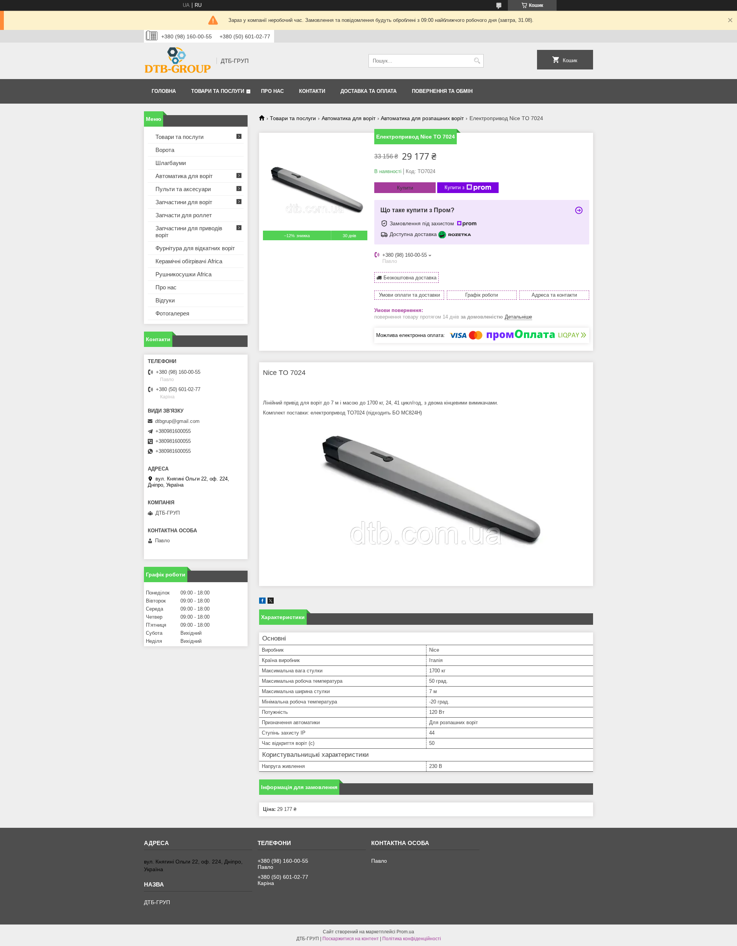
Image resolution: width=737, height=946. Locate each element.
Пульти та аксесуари (183, 189)
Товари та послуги (217, 91)
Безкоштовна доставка (409, 278)
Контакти (312, 91)
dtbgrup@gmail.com (177, 421)
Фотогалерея (172, 313)
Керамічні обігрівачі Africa (188, 261)
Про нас (272, 91)
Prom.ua (405, 931)
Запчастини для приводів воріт (188, 231)
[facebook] (262, 602)
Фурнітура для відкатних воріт (195, 248)
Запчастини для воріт (183, 202)
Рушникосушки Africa (183, 274)
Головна (164, 91)
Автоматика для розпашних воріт (422, 118)
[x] (271, 602)
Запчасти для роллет (183, 215)
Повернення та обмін (442, 91)
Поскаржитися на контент (350, 938)
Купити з (454, 187)
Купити (405, 188)
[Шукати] (477, 61)
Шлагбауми (170, 163)
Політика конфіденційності (411, 938)
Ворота (164, 150)
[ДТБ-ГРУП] (177, 60)
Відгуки (165, 300)
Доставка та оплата (368, 91)
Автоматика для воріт (348, 118)
